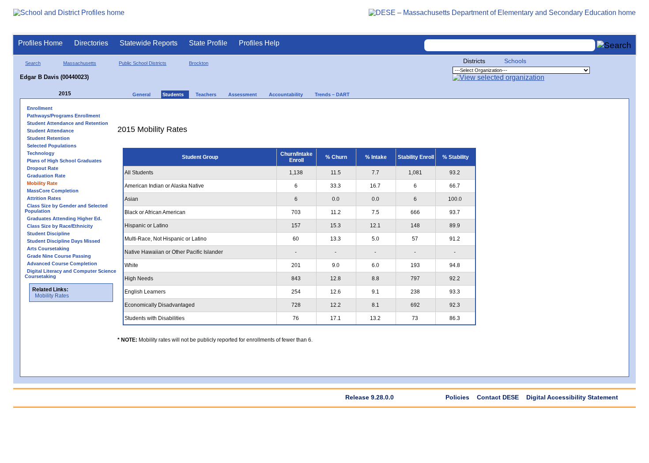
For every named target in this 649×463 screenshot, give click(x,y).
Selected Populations (51, 145)
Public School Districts (142, 63)
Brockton (198, 63)
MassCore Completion (53, 190)
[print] (425, 111)
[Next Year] (83, 93)
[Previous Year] (52, 93)
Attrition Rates (44, 198)
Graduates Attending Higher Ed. (64, 218)
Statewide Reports (148, 43)
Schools (515, 60)
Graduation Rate (46, 175)
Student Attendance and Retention (67, 123)
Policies (457, 397)
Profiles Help (259, 43)
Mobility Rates (52, 296)
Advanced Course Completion (62, 263)
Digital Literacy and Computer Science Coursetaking (70, 273)
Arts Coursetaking (48, 248)
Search (33, 63)
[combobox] (510, 45)
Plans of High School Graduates (64, 160)
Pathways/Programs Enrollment (63, 115)
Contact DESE (498, 397)
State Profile (208, 43)
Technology (40, 153)
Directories (91, 43)
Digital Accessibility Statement (572, 397)
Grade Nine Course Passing (59, 256)
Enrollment (40, 108)
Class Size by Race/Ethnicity (60, 226)
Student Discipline (48, 233)
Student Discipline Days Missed (63, 241)
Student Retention (48, 138)
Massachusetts (79, 63)
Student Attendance (50, 130)
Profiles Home (40, 43)
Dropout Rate (42, 168)
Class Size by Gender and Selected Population (66, 208)
